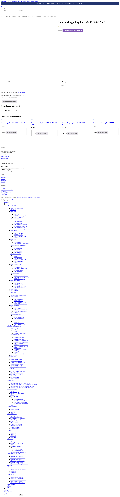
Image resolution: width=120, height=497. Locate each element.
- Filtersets (13, 437)
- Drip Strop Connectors (16, 373)
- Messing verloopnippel (16, 424)
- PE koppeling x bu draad (20, 351)
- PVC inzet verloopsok (20, 215)
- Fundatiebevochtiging (16, 481)
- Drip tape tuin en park (16, 365)
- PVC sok (13, 211)
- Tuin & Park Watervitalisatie (18, 480)
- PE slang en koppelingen (14, 326)
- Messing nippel (14, 421)
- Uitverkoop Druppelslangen (18, 367)
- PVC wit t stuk (18, 308)
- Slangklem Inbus (18, 399)
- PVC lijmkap (14, 290)
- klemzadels (13, 355)
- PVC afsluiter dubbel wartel (21, 277)
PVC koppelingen (15, 16)
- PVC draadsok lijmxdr (20, 260)
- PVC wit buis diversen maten (18, 295)
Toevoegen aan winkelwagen (73, 30)
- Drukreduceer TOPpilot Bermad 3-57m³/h (21, 387)
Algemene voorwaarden (7, 190)
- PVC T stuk (13, 230)
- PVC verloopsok (18, 217)
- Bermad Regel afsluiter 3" (17, 462)
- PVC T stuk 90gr (18, 233)
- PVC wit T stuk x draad (20, 311)
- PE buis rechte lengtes (20, 333)
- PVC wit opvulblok (19, 318)
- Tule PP (12, 405)
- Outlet (9, 486)
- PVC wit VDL (11, 292)
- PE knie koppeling (19, 337)
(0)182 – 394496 (5, 156)
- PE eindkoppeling (19, 353)
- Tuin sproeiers (14, 442)
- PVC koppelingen (15, 280)
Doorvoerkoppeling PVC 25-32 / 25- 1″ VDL (40, 16)
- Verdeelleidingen (12, 406)
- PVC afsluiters (14, 273)
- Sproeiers (10, 439)
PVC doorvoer (24, 16)
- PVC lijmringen (14, 239)
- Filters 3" (13, 436)
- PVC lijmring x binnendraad (21, 243)
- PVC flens (17, 249)
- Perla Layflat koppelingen (17, 393)
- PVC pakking (18, 252)
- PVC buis (13, 210)
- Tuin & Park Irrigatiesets (17, 478)
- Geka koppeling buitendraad (18, 418)
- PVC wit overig (14, 320)
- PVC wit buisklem (15, 314)
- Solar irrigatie (11, 484)
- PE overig (17, 352)
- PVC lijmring (17, 242)
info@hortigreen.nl (5, 158)
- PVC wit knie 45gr (19, 301)
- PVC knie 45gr (18, 223)
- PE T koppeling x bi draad (21, 345)
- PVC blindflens (18, 248)
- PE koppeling (17, 348)
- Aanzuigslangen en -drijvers (18, 469)
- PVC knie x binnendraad (20, 226)
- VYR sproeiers (18, 449)
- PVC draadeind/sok (15, 254)
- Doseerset (13, 472)
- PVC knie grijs (14, 218)
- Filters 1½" (13, 433)
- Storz (12, 395)
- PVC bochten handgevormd (21, 229)
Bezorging (3, 191)
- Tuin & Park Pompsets (16, 477)
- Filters (9, 430)
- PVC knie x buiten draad (20, 224)
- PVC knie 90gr (18, 221)
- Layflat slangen (14, 392)
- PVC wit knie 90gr (19, 299)
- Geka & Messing (12, 414)
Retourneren (4, 194)
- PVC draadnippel (18, 262)
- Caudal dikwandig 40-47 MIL (18, 362)
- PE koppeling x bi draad (20, 349)
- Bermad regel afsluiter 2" (17, 459)
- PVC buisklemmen (15, 264)
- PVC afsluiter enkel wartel (21, 276)
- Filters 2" (13, 434)
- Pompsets (13, 471)
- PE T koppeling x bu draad (21, 346)
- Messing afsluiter (15, 427)
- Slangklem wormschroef (20, 400)
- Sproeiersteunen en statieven (18, 452)
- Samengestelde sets (12, 466)
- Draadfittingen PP (15, 377)
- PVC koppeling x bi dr (20, 284)
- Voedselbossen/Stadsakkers (17, 483)
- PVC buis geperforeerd (16, 208)
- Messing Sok (14, 422)
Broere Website (68, 3)
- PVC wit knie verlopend (20, 304)
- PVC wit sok (14, 312)
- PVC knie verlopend (19, 227)
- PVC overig (13, 289)
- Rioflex (12, 411)
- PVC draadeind (18, 257)
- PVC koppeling (18, 283)
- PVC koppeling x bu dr (20, 286)
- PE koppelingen (14, 334)
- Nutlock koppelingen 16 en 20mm (19, 371)
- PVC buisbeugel (18, 270)
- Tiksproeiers (13, 444)
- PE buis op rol (18, 331)
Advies (58, 3)
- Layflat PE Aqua (15, 409)
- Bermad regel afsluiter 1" (17, 456)
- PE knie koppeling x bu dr (21, 342)
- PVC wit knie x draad (20, 302)
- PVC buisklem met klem (20, 268)
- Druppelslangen (11, 356)
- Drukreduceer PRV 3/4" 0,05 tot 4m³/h (20, 383)
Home (2, 16)
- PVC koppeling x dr (19, 287)
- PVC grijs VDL (11, 205)
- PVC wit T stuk (14, 305)
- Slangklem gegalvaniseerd (21, 403)
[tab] (9, 101)
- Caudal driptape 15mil (16, 364)
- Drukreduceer (11, 380)
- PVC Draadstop (18, 261)
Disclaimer (3, 180)
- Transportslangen (12, 389)
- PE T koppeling (18, 343)
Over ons (50, 3)
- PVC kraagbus (18, 251)
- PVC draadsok (18, 258)
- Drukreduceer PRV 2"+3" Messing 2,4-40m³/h (22, 386)
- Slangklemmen (14, 396)
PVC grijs (7, 16)
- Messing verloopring (16, 425)
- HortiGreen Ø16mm (16, 359)
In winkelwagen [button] (11, 132)
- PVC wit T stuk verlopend (21, 309)
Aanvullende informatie (9, 101)
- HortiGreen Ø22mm (16, 361)
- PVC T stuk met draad (20, 236)
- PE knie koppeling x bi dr (21, 340)
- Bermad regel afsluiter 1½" (17, 458)
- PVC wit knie (14, 296)
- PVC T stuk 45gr (18, 235)
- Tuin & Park (10, 474)
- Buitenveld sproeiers (16, 446)
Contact (79, 3)
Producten (40, 3)
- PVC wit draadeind (19, 323)
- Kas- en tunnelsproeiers (16, 443)
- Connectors (10, 368)
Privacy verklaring (22, 197)
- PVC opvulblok (18, 271)
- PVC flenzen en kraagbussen (18, 245)
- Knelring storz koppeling (20, 402)
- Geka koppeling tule (16, 417)
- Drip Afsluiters (14, 378)
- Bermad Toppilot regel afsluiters (19, 464)
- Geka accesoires (15, 428)
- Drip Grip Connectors (16, 375)
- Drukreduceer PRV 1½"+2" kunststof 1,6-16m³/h (23, 384)
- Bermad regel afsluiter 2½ (17, 461)
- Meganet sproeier (18, 450)
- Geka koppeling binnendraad (18, 420)
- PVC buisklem (18, 267)
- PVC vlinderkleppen (19, 279)
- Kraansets (10, 465)
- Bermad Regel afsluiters (13, 453)
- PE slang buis (14, 329)
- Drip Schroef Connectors (17, 374)
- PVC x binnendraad (19, 324)
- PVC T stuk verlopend (20, 238)
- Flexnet (12, 412)
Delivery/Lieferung (6, 192)
